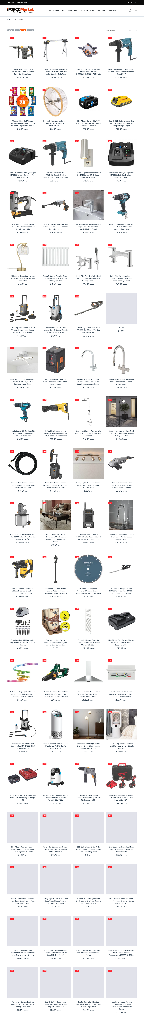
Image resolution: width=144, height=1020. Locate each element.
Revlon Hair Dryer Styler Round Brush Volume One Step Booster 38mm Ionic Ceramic (88, 901)
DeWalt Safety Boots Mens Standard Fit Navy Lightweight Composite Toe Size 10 (56, 1004)
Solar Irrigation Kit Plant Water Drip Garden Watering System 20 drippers (22, 642)
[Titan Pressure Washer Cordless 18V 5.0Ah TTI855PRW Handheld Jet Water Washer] (55, 205)
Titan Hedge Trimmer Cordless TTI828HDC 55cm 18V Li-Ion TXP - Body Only (88, 330)
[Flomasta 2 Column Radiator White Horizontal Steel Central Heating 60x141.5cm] (22, 982)
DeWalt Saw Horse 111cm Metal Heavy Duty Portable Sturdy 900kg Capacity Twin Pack (56, 71)
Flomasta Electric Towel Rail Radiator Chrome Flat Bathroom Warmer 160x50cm (88, 642)
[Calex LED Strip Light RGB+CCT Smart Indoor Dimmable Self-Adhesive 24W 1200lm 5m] (22, 672)
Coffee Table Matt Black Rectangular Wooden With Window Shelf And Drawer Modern (56, 538)
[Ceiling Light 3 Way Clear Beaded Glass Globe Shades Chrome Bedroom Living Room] (55, 879)
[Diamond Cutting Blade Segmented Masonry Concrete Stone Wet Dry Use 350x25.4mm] (88, 569)
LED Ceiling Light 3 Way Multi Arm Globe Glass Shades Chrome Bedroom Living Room (88, 849)
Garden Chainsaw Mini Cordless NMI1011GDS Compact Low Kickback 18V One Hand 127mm (56, 694)
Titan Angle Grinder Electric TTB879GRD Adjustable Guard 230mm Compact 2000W (121, 485)
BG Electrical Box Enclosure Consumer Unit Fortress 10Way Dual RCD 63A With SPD (121, 694)
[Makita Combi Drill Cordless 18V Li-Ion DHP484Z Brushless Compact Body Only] (121, 205)
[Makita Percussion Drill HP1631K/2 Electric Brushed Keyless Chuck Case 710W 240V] (55, 153)
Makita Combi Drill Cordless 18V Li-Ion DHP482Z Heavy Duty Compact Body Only (23, 433)
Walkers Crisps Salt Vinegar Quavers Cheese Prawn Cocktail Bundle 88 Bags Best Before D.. (23, 123)
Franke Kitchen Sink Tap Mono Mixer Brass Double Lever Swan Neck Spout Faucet (23, 901)
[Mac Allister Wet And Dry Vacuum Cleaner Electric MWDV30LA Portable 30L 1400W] (55, 776)
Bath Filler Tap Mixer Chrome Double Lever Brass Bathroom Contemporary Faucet (121, 278)
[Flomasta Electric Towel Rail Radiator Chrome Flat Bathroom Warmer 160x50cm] (88, 621)
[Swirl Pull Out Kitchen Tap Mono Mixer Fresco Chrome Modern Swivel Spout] (121, 360)
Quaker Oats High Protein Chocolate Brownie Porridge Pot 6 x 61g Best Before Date (55, 642)
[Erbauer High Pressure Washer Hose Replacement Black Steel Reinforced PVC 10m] (22, 463)
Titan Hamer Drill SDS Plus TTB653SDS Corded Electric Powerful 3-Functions (23, 71)
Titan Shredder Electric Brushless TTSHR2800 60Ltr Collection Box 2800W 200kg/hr (23, 537)
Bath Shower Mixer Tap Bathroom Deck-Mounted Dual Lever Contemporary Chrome (23, 952)
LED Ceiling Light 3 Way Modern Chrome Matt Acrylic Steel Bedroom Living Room (22, 381)
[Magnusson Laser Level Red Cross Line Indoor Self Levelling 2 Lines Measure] (55, 360)
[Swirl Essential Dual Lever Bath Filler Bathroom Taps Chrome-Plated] (88, 931)
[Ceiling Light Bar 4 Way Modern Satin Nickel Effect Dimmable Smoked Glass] (88, 463)
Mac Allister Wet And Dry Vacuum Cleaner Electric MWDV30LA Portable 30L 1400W (55, 797)
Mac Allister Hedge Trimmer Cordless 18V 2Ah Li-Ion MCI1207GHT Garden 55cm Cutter (121, 1005)
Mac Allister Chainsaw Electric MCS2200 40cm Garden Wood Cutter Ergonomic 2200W (22, 849)
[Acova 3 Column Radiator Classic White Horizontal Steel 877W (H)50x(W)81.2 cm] (55, 256)
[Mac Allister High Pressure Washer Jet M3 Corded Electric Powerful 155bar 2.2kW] (55, 308)
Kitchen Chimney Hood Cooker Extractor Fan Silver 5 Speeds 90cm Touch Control (88, 694)
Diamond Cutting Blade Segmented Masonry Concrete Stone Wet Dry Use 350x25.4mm (88, 591)
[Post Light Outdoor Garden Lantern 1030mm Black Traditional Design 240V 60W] (55, 569)
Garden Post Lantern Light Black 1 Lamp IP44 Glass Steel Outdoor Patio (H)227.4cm (121, 433)
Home (9, 20)
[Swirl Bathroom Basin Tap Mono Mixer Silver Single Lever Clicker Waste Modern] (121, 827)
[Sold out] (121, 308)
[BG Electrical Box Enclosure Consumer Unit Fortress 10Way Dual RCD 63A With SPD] (121, 672)
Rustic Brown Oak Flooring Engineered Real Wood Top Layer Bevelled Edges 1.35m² (88, 1004)
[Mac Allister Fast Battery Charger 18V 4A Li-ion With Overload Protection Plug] (121, 621)
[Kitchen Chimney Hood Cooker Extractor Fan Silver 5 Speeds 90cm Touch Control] (88, 672)
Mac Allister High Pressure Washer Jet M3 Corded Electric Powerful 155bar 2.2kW (56, 330)
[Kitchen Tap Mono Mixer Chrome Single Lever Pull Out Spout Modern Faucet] (121, 515)
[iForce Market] (20, 11)
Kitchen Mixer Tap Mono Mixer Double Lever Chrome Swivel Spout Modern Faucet (55, 952)
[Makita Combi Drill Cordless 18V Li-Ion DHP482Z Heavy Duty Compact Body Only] (22, 411)
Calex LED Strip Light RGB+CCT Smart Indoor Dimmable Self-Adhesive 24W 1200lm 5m (22, 694)
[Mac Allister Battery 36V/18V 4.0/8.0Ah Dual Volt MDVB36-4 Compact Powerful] (88, 101)
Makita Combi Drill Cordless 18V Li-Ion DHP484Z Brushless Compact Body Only (121, 226)
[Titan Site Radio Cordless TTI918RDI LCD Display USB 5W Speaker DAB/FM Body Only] (88, 515)
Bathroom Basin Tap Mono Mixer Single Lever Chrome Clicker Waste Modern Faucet (88, 226)
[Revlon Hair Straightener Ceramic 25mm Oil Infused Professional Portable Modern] (55, 827)
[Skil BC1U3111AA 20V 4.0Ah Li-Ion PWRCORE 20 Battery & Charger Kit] (22, 776)
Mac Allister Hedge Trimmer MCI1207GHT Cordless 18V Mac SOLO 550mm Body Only (121, 591)
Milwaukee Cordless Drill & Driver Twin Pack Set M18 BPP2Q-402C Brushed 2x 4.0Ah (121, 797)
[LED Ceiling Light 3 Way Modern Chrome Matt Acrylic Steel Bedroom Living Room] (22, 360)
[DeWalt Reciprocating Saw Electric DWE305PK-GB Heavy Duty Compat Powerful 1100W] (55, 411)
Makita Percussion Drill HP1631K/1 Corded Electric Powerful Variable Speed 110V (121, 71)
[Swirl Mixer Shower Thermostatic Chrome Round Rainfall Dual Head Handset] (88, 411)
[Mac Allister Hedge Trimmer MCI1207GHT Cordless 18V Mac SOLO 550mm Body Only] (121, 569)
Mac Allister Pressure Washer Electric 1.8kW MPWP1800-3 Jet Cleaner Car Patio (23, 746)
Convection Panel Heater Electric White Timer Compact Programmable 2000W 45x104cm (121, 952)
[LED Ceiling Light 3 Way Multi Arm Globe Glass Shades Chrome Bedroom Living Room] (88, 827)
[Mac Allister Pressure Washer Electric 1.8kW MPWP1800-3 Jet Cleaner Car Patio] (22, 724)
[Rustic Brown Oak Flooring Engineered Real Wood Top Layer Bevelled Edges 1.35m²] (88, 982)
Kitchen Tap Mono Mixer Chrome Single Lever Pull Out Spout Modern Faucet (121, 537)
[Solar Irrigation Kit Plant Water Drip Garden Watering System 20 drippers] (22, 621)
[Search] (130, 10)
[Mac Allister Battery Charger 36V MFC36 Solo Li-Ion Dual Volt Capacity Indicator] (121, 153)
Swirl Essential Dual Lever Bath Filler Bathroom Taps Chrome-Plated (88, 952)
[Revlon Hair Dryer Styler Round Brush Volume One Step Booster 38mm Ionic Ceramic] (88, 879)
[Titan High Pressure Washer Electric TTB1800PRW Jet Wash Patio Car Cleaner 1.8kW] (55, 463)
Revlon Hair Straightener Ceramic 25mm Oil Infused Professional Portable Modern (55, 849)
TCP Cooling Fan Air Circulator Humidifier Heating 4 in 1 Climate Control (121, 746)
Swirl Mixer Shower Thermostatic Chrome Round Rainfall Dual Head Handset (88, 433)
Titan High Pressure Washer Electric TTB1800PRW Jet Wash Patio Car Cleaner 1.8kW (55, 485)
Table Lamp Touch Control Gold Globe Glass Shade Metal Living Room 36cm (22, 278)
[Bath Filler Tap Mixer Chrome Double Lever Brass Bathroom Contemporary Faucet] (121, 256)
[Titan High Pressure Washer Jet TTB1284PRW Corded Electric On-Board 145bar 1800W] (22, 308)
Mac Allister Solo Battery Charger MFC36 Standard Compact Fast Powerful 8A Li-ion (23, 175)
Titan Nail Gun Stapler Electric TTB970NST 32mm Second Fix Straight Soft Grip (23, 226)
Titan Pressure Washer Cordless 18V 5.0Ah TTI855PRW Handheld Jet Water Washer (55, 226)
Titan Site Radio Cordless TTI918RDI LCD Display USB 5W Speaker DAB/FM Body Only (88, 537)
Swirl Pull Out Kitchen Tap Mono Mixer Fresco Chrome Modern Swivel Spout (121, 381)
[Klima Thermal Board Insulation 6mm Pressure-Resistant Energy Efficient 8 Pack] (121, 879)
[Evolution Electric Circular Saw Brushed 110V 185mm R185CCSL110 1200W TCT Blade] (88, 50)
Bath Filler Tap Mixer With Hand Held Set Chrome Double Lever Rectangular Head (88, 278)
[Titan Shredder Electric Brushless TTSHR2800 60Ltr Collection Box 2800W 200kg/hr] (22, 515)
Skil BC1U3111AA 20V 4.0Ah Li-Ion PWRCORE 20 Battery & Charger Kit (23, 797)
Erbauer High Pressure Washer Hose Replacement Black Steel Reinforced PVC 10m (23, 485)
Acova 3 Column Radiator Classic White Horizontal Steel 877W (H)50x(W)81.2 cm (55, 278)
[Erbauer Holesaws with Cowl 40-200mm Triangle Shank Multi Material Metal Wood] (55, 101)
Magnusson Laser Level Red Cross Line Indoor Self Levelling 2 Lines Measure (56, 381)
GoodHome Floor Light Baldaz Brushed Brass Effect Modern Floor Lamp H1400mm (88, 746)
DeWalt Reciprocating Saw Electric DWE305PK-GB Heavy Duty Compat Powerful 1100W (55, 433)
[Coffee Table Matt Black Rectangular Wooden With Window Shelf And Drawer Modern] (55, 515)
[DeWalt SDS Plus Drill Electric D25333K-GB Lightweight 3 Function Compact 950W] (22, 569)
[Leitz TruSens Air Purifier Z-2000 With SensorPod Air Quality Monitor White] (55, 724)
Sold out (121, 328)
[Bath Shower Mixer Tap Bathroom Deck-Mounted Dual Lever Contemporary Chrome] (22, 931)
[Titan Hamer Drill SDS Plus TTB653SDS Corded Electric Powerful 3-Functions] (22, 50)
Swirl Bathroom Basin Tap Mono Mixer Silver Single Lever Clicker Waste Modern (121, 849)
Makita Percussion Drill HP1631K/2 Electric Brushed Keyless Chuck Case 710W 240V (55, 175)
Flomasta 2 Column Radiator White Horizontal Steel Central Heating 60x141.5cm (22, 1004)
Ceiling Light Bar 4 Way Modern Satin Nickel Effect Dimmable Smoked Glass (88, 485)
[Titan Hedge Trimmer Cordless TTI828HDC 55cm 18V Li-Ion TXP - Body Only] (88, 308)
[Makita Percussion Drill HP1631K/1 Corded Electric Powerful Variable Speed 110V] (121, 50)
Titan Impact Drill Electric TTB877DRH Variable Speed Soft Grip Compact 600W (88, 797)
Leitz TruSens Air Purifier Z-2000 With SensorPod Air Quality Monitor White (55, 746)
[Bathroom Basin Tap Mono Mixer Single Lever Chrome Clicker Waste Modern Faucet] (88, 205)
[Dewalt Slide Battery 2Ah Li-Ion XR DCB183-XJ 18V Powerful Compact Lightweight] (121, 101)
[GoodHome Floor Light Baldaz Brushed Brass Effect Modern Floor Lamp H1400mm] (88, 724)
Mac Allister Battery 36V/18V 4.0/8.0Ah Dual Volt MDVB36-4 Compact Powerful (88, 123)
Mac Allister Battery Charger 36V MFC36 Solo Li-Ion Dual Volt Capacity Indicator (121, 175)
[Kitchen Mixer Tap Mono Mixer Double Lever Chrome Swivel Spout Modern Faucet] (55, 931)
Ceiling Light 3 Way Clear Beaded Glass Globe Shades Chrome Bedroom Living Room (55, 901)
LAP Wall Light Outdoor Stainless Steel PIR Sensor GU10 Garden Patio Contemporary (88, 175)
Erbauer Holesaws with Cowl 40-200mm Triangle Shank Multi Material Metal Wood (55, 123)
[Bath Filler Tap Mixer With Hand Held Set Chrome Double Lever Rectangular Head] (88, 256)
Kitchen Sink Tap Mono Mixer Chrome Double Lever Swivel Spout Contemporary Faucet (88, 381)
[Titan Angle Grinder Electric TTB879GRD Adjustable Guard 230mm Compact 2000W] (121, 463)
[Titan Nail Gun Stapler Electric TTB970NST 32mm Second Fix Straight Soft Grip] (22, 205)
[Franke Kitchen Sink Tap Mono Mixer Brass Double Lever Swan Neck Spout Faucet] (22, 879)
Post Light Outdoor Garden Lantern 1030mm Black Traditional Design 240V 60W (55, 591)
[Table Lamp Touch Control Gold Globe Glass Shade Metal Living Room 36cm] (22, 256)
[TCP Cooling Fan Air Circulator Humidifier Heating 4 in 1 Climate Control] (121, 724)
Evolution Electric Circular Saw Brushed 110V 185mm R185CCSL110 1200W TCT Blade (88, 71)
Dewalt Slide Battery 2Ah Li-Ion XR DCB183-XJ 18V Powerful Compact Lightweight (121, 123)
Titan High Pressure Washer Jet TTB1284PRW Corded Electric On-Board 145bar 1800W (22, 330)
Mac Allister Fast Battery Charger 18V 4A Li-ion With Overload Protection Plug (121, 642)
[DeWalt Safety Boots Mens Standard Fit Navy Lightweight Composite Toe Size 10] (55, 982)
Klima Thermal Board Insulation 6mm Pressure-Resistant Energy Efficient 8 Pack (121, 901)
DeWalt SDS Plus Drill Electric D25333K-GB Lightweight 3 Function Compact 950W (23, 591)
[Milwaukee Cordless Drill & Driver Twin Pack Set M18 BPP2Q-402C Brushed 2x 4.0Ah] (121, 776)
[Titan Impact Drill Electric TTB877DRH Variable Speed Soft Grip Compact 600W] (88, 776)
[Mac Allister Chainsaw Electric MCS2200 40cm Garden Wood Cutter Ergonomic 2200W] (22, 827)
